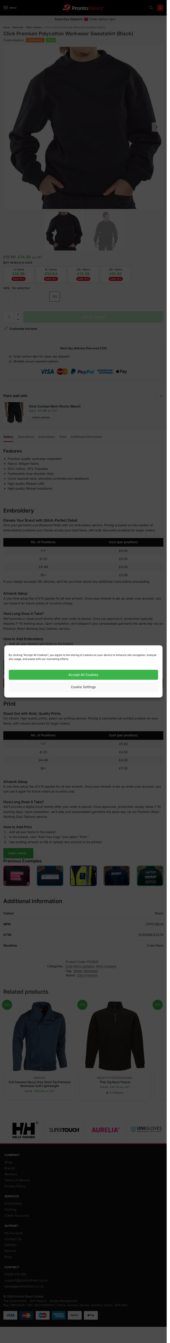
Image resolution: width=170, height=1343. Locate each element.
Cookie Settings (83, 687)
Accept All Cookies (83, 675)
